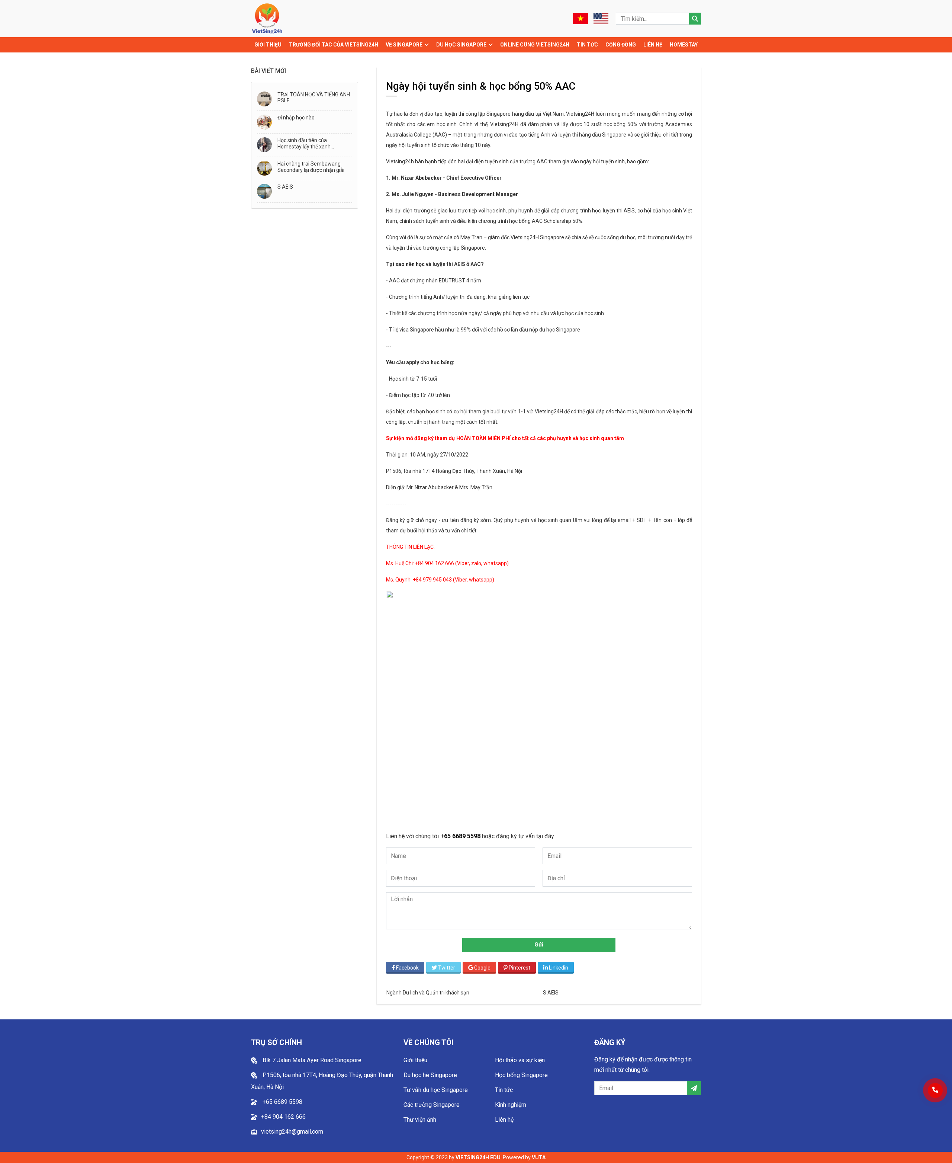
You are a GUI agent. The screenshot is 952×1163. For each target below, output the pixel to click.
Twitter (446, 968)
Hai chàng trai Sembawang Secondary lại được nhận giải (310, 167)
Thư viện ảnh (419, 1119)
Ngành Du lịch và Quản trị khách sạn (427, 993)
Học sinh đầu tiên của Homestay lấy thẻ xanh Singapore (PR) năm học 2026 (312, 143)
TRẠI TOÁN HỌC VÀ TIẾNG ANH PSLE (313, 98)
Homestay (684, 45)
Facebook (407, 968)
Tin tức (587, 45)
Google (482, 968)
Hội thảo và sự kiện (520, 1060)
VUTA (539, 1157)
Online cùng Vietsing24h (534, 45)
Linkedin (558, 968)
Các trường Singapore (431, 1104)
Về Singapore (404, 45)
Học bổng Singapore (521, 1075)
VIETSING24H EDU (478, 1157)
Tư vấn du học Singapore (435, 1089)
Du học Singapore (461, 45)
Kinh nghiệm (510, 1104)
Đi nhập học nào (296, 118)
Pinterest (519, 968)
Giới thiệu (268, 45)
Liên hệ (652, 45)
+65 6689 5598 (461, 836)
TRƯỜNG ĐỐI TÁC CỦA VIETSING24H (333, 45)
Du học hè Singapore (430, 1075)
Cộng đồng (620, 45)
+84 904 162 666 (283, 1116)
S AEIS (285, 187)
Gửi (539, 944)
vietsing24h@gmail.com (292, 1131)
